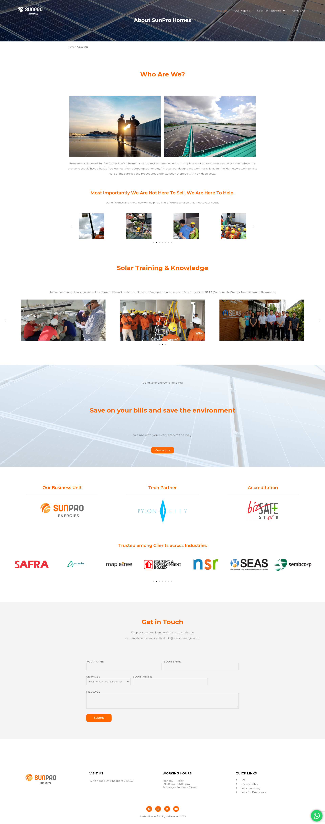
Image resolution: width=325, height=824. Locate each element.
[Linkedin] (167, 809)
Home (71, 46)
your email (173, 661)
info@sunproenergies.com (183, 638)
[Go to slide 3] (165, 344)
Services (93, 676)
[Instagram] (158, 809)
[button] (71, 226)
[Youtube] (176, 809)
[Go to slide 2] (156, 242)
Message (93, 691)
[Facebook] (149, 809)
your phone (142, 676)
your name (95, 661)
